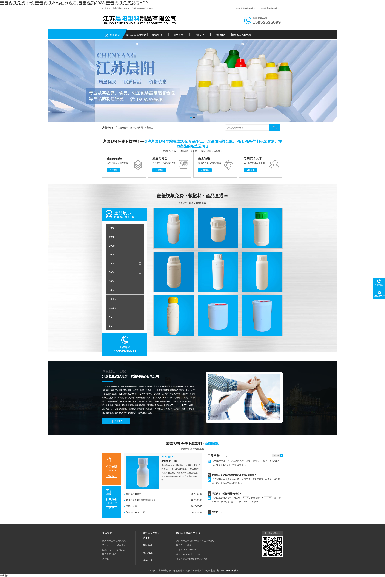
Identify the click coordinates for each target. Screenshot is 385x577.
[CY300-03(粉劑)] (262, 315)
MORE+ (112, 476)
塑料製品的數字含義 (135, 512)
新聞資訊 (157, 35)
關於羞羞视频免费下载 (246, 8)
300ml (112, 272)
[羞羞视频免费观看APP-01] (262, 228)
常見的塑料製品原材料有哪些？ (141, 500)
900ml (112, 290)
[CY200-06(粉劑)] (218, 315)
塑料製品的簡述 (169, 461)
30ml (111, 228)
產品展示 (178, 35)
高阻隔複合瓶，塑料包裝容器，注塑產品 (134, 127)
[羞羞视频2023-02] (173, 228)
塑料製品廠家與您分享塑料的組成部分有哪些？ (234, 464)
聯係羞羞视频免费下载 (271, 8)
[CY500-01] (218, 272)
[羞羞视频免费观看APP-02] (173, 272)
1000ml (113, 299)
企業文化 (199, 35)
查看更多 (118, 421)
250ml (112, 263)
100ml (112, 245)
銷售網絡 (220, 35)
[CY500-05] (173, 315)
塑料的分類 (131, 506)
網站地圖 (4, 575)
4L (110, 316)
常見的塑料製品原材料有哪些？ (227, 482)
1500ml (113, 307)
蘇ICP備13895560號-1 (227, 570)
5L (110, 325)
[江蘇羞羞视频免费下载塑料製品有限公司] (192, 81)
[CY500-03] (262, 272)
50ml (111, 236)
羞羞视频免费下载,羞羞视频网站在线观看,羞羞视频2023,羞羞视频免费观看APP (74, 2)
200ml (112, 254)
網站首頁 (115, 35)
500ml (112, 281)
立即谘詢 (113, 170)
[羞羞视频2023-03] (218, 228)
